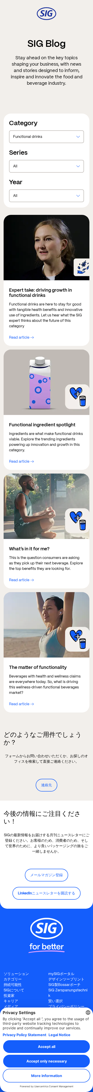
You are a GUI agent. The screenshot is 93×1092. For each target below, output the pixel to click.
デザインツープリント (66, 979)
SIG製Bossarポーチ (64, 984)
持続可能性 (13, 984)
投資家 (9, 995)
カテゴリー (13, 979)
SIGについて (14, 990)
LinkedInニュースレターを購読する (46, 893)
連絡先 (46, 785)
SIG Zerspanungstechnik (68, 993)
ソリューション (16, 973)
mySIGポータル (61, 973)
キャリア (11, 1001)
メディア (11, 1006)
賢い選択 (55, 1001)
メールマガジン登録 (46, 875)
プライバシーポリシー (66, 1006)
